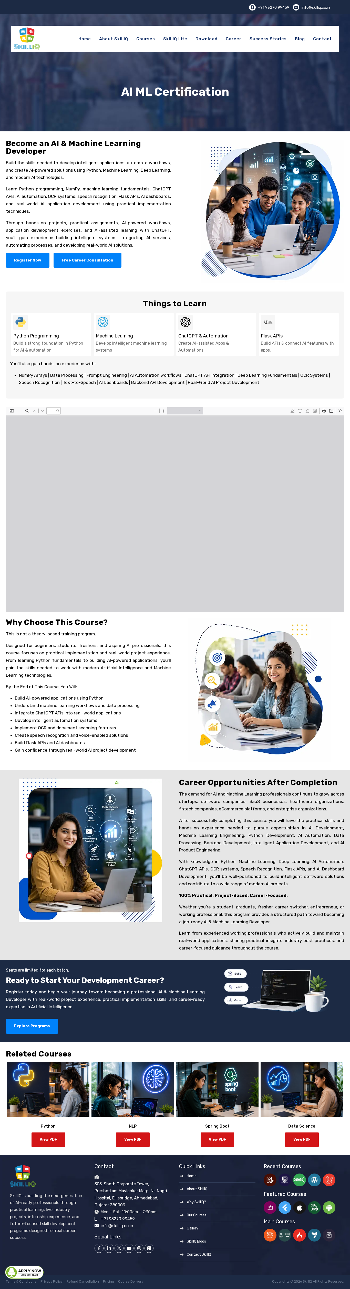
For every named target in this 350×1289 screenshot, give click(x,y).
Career (233, 38)
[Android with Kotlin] (329, 1207)
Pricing (108, 1281)
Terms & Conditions (21, 1281)
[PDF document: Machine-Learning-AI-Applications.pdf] (175, 509)
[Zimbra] (270, 1235)
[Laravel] (329, 1180)
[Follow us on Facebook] (99, 1248)
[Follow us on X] (119, 1248)
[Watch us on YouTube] (129, 1248)
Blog (300, 38)
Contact (322, 38)
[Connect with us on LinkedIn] (109, 1248)
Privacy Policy (51, 1281)
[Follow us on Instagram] (139, 1248)
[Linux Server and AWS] (285, 1235)
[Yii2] (314, 1235)
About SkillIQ (113, 38)
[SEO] (299, 1180)
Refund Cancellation (83, 1281)
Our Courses (197, 1215)
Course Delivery (130, 1281)
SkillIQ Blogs (196, 1241)
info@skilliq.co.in (315, 7)
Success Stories (268, 38)
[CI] (299, 1235)
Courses (145, 38)
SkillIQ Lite (175, 38)
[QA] (270, 1180)
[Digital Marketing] (270, 1207)
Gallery (192, 1228)
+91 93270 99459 (273, 7)
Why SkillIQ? (196, 1202)
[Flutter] (285, 1207)
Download (206, 38)
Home (84, 38)
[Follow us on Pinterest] (149, 1248)
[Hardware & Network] (285, 1180)
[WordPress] (314, 1180)
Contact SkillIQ (199, 1254)
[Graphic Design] (329, 1235)
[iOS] (299, 1207)
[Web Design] (314, 1207)
